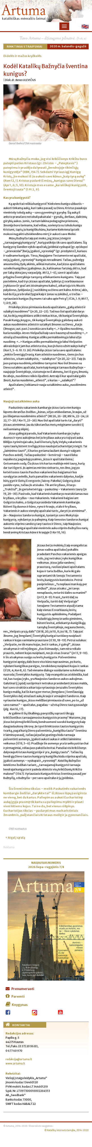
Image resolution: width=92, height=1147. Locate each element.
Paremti (18, 996)
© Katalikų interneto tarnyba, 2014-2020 (66, 1130)
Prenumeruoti (22, 989)
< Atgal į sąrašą (15, 837)
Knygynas (20, 1005)
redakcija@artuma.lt (19, 1059)
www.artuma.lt (15, 1063)
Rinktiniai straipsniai (24, 46)
